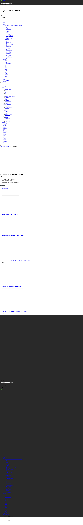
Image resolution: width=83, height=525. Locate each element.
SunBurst (6, 75)
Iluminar (6, 69)
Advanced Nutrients (8, 89)
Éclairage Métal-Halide (9, 36)
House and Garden (8, 29)
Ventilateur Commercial (9, 51)
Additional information (5, 188)
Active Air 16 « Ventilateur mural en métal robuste (13, 286)
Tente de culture (7, 39)
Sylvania (6, 76)
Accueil (4, 22)
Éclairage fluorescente (8, 99)
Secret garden (7, 102)
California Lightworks (8, 63)
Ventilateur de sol (8, 52)
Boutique (3, 85)
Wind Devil (5, 141)
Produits (4, 24)
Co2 (6, 43)
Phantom (4, 134)
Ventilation (6, 47)
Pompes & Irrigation (9, 57)
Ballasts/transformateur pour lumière (10, 96)
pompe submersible (7, 120)
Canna (7, 28)
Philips (5, 72)
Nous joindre (4, 81)
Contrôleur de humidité (9, 44)
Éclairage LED (8, 34)
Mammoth (7, 40)
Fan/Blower (8, 48)
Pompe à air (8, 54)
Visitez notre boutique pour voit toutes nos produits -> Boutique (13, 25)
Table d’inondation (8, 55)
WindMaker (5, 140)
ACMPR (4, 79)
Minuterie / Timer (8, 42)
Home (1, 146)
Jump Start (6, 70)
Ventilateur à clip (8, 49)
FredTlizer (7, 30)
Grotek (7, 32)
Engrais (4, 88)
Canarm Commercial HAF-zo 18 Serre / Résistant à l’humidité (16, 260)
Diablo (5, 66)
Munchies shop (5, 23)
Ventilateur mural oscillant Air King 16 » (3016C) (13, 235)
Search (10, 3)
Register (3, 518)
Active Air (6, 60)
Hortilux (6, 67)
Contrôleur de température (8, 106)
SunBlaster (4, 137)
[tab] (42, 188)
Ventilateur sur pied (7, 113)
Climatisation (7, 109)
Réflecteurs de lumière (9, 38)
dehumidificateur (8, 46)
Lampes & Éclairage (6, 95)
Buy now (2, 185)
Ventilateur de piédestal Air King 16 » (10, 214)
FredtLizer (4, 127)
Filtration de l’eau (8, 58)
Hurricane (4, 130)
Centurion (6, 64)
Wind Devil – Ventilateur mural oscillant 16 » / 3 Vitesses (14, 311)
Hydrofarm (6, 68)
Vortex (5, 77)
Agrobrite (6, 61)
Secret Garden (6, 74)
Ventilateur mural (8, 53)
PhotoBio (6, 73)
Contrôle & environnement (8, 41)
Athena (7, 27)
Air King (6, 62)
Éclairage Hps (8, 37)
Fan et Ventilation (8, 186)
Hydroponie (5, 116)
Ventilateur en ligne (9, 50)
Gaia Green (7, 31)
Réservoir (7, 56)
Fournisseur (4, 59)
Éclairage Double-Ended (9, 35)
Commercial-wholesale (6, 80)
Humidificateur (8, 45)
